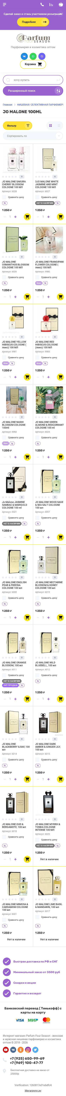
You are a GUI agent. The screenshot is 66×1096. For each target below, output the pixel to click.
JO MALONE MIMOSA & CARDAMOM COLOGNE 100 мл (15, 907)
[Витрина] (50, 125)
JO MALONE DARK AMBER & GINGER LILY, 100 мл (48, 747)
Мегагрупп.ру (33, 1090)
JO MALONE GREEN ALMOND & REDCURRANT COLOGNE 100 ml (49, 425)
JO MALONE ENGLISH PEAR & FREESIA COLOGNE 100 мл (14, 585)
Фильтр (11, 125)
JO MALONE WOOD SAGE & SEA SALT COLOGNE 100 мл (49, 505)
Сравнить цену (16, 197)
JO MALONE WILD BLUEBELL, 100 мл (45, 664)
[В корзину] (27, 216)
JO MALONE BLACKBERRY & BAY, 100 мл (16, 747)
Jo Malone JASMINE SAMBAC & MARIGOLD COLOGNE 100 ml (14, 505)
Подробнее (29, 22)
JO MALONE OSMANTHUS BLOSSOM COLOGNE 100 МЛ (15, 264)
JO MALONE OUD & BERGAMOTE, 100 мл (14, 825)
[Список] (59, 125)
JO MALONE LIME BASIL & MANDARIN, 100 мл (48, 905)
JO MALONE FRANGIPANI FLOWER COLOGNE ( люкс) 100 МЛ (49, 264)
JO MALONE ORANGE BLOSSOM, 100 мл (14, 664)
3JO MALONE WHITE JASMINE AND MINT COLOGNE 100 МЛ (46, 184)
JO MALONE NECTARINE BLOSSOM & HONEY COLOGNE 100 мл (49, 585)
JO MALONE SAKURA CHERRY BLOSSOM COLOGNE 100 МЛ (14, 184)
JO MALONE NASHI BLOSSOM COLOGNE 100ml (14, 425)
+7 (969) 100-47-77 (26, 1063)
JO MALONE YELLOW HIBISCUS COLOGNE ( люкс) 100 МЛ (14, 344)
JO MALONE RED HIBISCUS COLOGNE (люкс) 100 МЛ (46, 344)
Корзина (30, 64)
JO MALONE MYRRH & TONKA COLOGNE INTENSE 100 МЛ (47, 827)
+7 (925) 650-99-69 (27, 1058)
